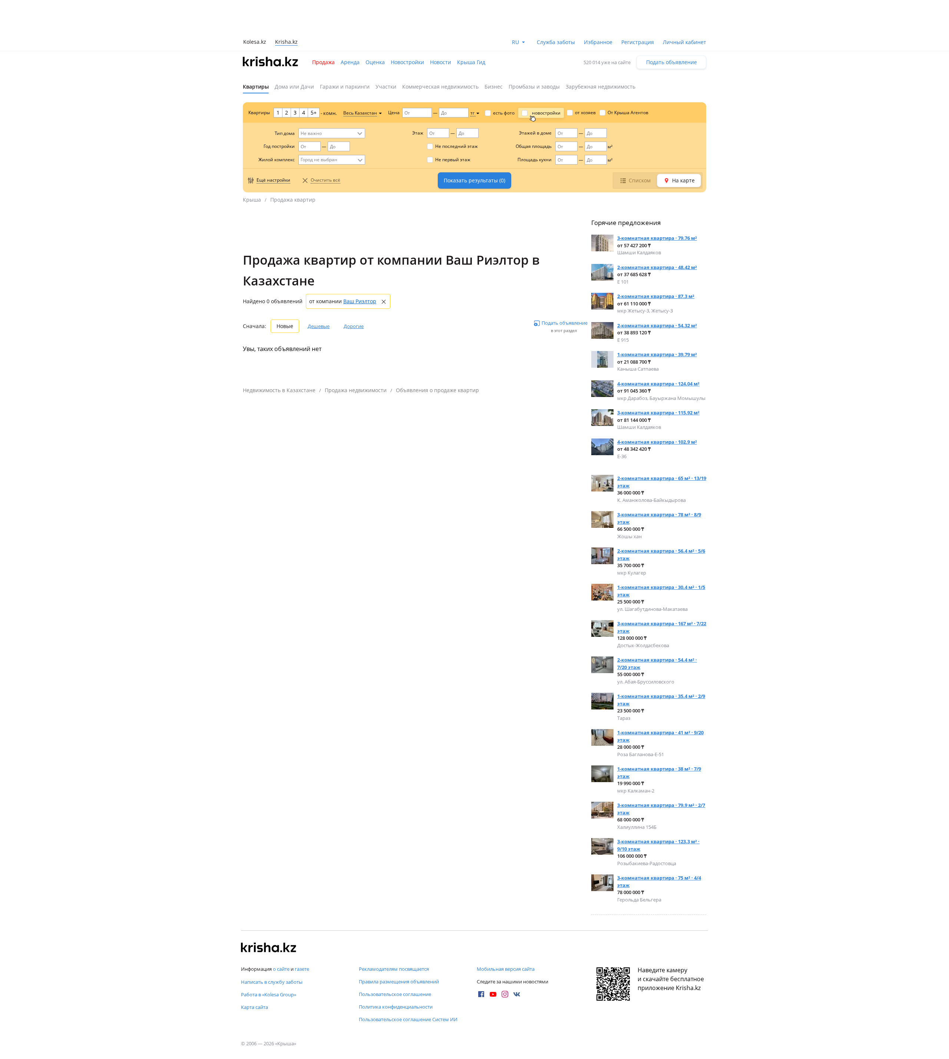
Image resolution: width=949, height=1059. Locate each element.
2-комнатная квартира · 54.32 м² (657, 325)
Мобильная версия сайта (506, 969)
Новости (440, 62)
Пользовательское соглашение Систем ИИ (408, 1019)
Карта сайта (254, 1007)
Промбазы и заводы (534, 86)
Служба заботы (556, 42)
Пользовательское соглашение (395, 994)
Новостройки (407, 62)
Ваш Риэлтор (359, 301)
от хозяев (585, 112)
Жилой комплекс (276, 159)
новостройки (546, 113)
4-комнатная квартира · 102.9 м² (657, 442)
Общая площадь (534, 146)
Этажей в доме (535, 133)
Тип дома (285, 133)
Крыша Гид (471, 62)
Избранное (598, 42)
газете (302, 969)
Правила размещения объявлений (399, 981)
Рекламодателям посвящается (394, 969)
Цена (394, 112)
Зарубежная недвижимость (600, 86)
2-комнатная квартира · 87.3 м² (655, 296)
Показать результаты (474, 180)
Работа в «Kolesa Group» (268, 994)
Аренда (350, 62)
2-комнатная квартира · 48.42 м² (657, 267)
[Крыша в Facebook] (481, 994)
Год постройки (279, 146)
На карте (683, 180)
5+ (314, 112)
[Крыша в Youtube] (493, 994)
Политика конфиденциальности (396, 1006)
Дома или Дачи (294, 86)
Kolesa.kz (254, 41)
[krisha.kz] (269, 948)
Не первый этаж (452, 159)
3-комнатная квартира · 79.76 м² (657, 238)
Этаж (417, 133)
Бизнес (494, 86)
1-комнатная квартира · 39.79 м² (657, 354)
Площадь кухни (535, 159)
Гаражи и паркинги (345, 86)
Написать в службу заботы (271, 982)
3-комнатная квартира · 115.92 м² (658, 412)
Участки (386, 86)
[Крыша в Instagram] (504, 994)
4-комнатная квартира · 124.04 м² (658, 383)
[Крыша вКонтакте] (516, 994)
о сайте (281, 969)
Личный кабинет (684, 42)
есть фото (504, 113)
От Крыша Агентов (628, 112)
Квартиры (256, 86)
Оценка (375, 62)
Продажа (323, 62)
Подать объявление (671, 62)
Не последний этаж (456, 146)
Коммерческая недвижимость (440, 86)
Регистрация (637, 42)
